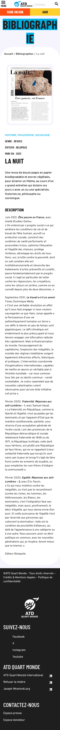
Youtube (17, 657)
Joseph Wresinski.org (16, 689)
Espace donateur (14, 720)
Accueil (8, 54)
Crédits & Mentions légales (19, 577)
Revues (18, 141)
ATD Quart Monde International (23, 675)
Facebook (18, 637)
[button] (3, 6)
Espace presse (12, 713)
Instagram (19, 650)
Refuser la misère (14, 682)
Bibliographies (25, 54)
